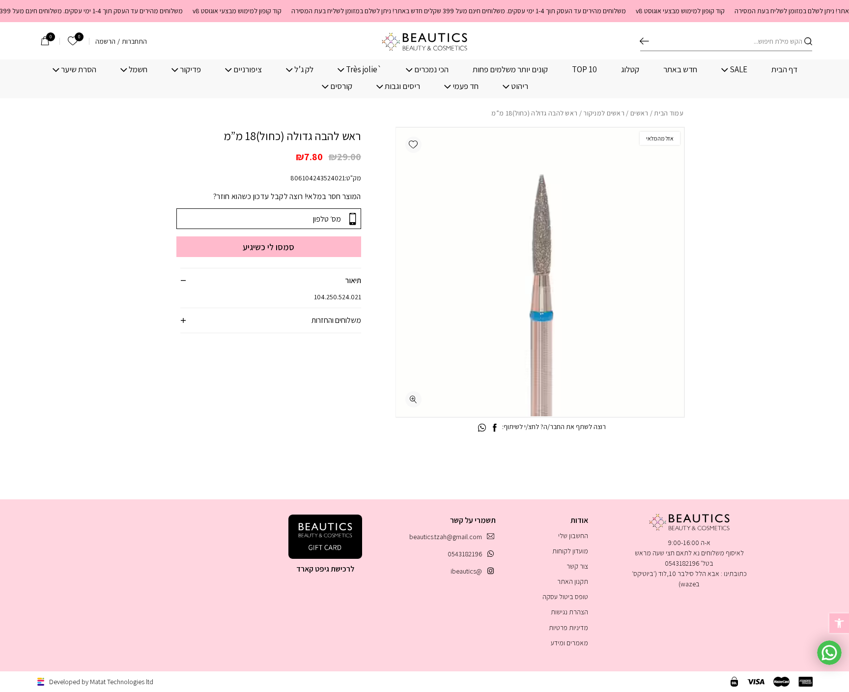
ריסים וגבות (402, 86)
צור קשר (577, 566)
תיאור (353, 280)
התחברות (134, 41)
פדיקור (190, 69)
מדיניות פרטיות (568, 627)
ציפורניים (247, 69)
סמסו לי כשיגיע (268, 247)
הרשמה (105, 41)
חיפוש (644, 41)
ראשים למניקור (603, 113)
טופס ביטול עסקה (565, 596)
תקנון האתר (572, 581)
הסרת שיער (78, 69)
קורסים (341, 86)
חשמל (138, 69)
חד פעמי (466, 86)
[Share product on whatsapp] (482, 428)
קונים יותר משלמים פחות (510, 69)
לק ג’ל (303, 69)
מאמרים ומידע (569, 642)
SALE (738, 69)
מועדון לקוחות (570, 551)
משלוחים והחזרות (336, 320)
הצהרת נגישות (569, 611)
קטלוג (630, 69)
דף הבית (784, 69)
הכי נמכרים (431, 69)
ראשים (639, 113)
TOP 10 (584, 69)
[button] (413, 145)
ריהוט (519, 86)
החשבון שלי (573, 535)
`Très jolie (364, 69)
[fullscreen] (413, 399)
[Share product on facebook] (494, 428)
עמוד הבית (668, 113)
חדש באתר (680, 69)
